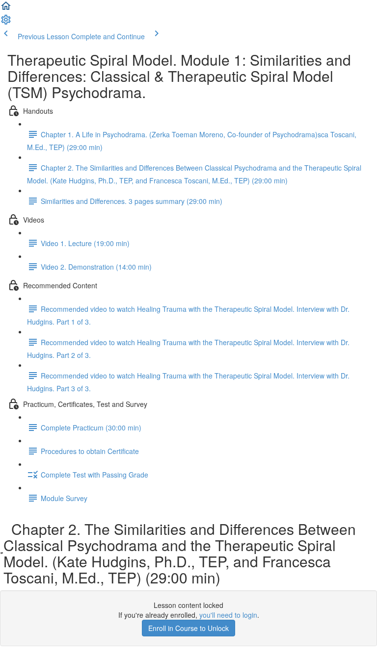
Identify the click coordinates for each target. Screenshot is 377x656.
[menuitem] (6, 22)
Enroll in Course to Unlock (188, 628)
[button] (6, 9)
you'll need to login (228, 615)
